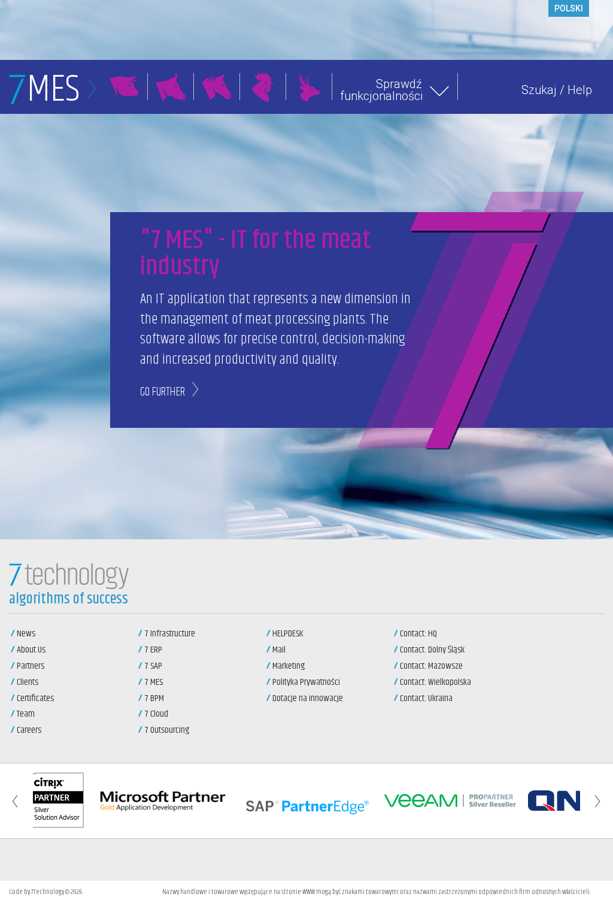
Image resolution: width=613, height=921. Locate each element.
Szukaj (539, 90)
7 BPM (154, 698)
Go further (162, 392)
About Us (31, 649)
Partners (30, 666)
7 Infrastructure (169, 633)
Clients (27, 682)
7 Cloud (156, 713)
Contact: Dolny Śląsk (432, 649)
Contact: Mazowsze (431, 666)
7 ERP (153, 649)
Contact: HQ (418, 633)
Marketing (288, 666)
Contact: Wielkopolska (435, 682)
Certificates (35, 698)
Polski (568, 8)
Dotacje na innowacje (307, 698)
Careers (29, 730)
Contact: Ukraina (426, 698)
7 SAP (153, 666)
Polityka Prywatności (306, 682)
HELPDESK (288, 633)
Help (580, 90)
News (26, 633)
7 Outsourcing (166, 730)
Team (26, 713)
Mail (279, 649)
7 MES (153, 682)
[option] (56, 800)
